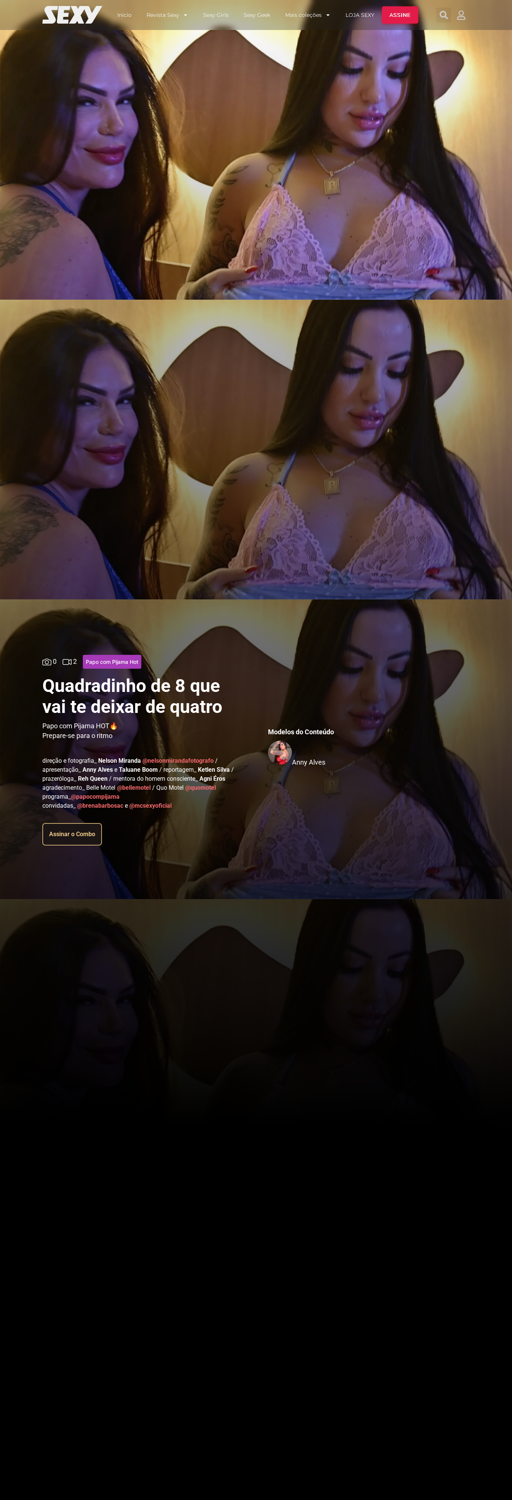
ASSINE (400, 15)
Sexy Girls (216, 15)
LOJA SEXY (360, 15)
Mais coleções (303, 15)
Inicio (124, 15)
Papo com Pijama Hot (112, 662)
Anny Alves (308, 762)
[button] (443, 14)
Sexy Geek (257, 15)
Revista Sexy (163, 15)
